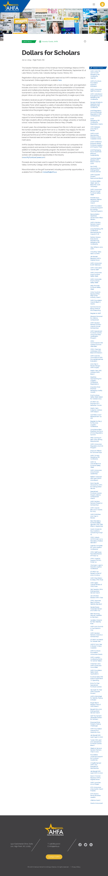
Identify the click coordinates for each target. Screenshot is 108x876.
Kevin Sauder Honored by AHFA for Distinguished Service (96, 485)
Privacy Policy (76, 867)
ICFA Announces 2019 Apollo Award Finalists (96, 789)
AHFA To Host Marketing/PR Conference (95, 457)
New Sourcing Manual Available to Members (96, 615)
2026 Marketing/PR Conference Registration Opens (96, 121)
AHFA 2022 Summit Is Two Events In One (96, 628)
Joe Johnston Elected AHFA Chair (96, 596)
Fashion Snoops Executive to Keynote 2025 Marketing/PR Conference (95, 240)
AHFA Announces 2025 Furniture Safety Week (96, 274)
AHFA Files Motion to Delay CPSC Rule (96, 579)
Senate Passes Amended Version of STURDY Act (96, 608)
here (60, 80)
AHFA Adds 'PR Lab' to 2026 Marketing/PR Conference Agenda (95, 74)
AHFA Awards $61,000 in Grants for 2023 (96, 509)
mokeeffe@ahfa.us (49, 172)
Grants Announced (96, 803)
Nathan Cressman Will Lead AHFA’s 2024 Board (96, 478)
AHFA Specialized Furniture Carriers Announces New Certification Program (96, 334)
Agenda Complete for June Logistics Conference (96, 547)
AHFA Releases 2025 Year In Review (95, 128)
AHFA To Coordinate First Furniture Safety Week (95, 464)
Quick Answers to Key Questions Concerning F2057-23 (96, 531)
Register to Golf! (95, 313)
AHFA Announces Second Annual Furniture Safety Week (96, 192)
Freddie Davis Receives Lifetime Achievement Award (95, 200)
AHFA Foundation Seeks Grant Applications (96, 672)
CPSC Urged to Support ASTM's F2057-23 (95, 560)
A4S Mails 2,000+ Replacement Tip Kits (96, 416)
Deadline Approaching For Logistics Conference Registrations (96, 380)
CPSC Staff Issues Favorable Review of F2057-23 (96, 553)
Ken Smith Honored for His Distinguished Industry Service (95, 169)
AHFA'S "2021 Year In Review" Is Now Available (96, 646)
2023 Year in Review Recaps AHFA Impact (95, 365)
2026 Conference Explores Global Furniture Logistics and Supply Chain (96, 144)
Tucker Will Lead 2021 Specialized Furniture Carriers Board (96, 742)
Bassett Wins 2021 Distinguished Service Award (96, 711)
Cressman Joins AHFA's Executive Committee (95, 665)
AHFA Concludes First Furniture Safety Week (95, 280)
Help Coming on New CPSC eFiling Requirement (96, 439)
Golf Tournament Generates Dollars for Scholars (96, 717)
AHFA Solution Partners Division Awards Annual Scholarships (95, 325)
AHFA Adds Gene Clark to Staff (96, 268)
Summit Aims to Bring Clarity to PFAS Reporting (95, 308)
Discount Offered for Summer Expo (96, 451)
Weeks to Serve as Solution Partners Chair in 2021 (96, 750)
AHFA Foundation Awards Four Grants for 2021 (96, 730)
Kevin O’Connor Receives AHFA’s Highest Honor (95, 777)
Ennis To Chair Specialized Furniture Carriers (96, 685)
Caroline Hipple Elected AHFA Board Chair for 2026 (95, 160)
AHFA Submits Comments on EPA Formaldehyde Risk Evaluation (96, 358)
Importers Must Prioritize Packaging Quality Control (96, 389)
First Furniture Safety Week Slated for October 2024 (96, 397)
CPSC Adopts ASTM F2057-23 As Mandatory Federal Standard (96, 539)
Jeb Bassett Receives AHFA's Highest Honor (95, 258)
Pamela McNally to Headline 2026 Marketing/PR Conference (96, 104)
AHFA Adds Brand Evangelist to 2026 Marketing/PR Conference (96, 96)
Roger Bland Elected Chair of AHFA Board (95, 704)
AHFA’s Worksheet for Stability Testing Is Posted (96, 698)
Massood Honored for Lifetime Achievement (96, 318)
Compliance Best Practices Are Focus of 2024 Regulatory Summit (96, 432)
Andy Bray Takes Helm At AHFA (95, 252)
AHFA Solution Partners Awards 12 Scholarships (96, 634)
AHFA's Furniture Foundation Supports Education (95, 83)
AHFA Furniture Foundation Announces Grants (96, 652)
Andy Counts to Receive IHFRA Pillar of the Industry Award (95, 294)
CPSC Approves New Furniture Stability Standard (96, 602)
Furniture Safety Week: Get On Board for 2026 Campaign (95, 183)
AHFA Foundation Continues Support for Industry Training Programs (96, 208)
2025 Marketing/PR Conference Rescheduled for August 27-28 (96, 231)
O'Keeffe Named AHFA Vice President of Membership (95, 765)
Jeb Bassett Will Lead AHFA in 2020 (96, 772)
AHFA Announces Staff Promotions (96, 90)
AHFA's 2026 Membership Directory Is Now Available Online (95, 136)
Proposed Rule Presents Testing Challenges (95, 724)
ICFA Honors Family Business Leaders (95, 795)
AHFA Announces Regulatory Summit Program (96, 445)
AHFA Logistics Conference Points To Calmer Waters (96, 659)
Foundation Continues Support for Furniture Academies (96, 757)
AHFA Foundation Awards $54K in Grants (96, 302)
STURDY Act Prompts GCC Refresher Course (95, 403)
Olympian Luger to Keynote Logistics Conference (96, 566)
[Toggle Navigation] (93, 4)
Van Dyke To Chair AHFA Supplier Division (96, 691)
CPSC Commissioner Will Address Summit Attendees (96, 343)
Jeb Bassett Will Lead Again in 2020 (96, 736)
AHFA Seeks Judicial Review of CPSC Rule (96, 584)
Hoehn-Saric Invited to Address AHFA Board (96, 409)
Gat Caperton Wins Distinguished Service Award (96, 591)
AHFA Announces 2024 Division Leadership (96, 472)
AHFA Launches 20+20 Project (95, 783)
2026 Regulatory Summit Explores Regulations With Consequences (96, 113)
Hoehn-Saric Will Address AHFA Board (95, 372)
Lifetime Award (95, 800)
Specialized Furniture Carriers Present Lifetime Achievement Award (96, 495)
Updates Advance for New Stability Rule (96, 621)
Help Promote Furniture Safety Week (95, 287)
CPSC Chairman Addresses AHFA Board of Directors (96, 351)
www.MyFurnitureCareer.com (33, 157)
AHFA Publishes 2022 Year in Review (95, 516)
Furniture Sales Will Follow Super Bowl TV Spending (96, 678)
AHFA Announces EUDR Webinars (96, 264)
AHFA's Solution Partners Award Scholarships (95, 224)
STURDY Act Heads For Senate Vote (96, 640)
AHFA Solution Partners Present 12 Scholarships (96, 503)
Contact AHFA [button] (54, 857)
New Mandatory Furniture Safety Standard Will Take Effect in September (96, 523)
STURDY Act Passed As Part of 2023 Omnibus (95, 573)
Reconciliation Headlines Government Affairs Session (96, 216)
